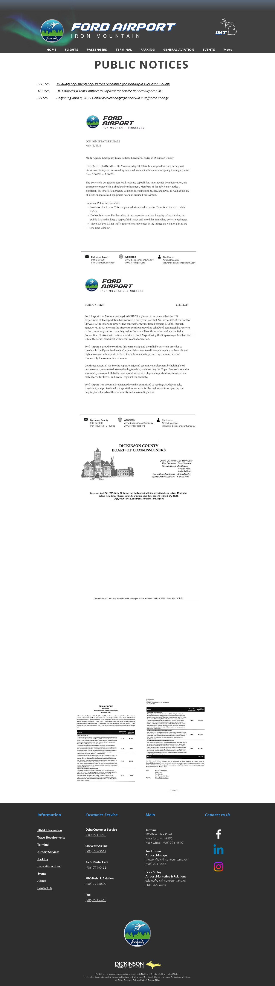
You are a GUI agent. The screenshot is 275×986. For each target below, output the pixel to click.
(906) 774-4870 (172, 842)
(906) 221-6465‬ (96, 900)
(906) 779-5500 (96, 883)
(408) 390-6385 (155, 884)
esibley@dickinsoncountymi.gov (165, 880)
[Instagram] (218, 866)
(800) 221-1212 (96, 835)
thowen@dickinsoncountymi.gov (166, 859)
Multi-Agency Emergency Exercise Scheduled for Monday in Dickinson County (113, 84)
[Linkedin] (218, 850)
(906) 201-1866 (155, 863)
